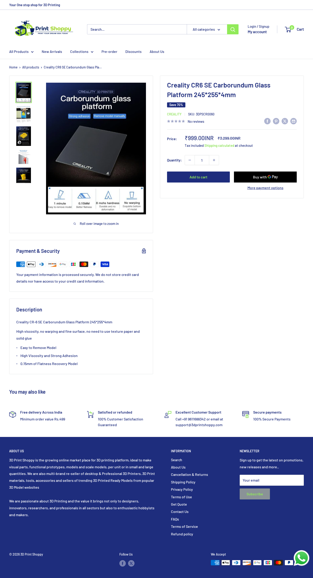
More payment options (265, 187)
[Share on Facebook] (267, 120)
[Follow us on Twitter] (131, 563)
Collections (79, 51)
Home (13, 67)
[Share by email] (293, 120)
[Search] (233, 29)
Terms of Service (184, 526)
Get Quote (179, 504)
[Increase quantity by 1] (214, 160)
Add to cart (198, 177)
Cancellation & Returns (189, 474)
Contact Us (180, 511)
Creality (174, 114)
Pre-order (109, 51)
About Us (157, 51)
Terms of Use (181, 497)
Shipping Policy (183, 482)
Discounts (133, 51)
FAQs (175, 519)
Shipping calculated (219, 145)
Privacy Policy (182, 489)
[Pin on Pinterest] (276, 120)
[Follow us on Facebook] (122, 563)
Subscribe (255, 494)
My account (257, 31)
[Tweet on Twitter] (285, 120)
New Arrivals (52, 51)
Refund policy (182, 534)
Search (176, 460)
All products (30, 67)
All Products (19, 51)
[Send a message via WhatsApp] (301, 558)
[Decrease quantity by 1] (190, 160)
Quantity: (174, 160)
